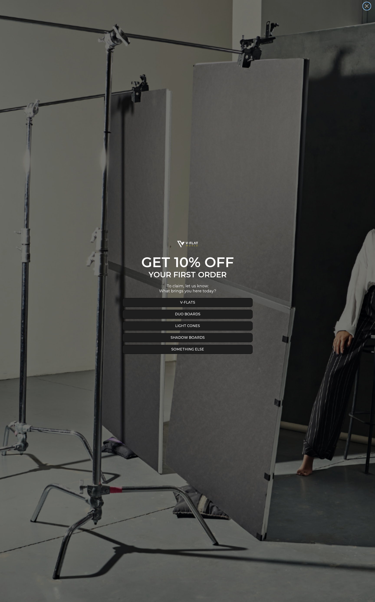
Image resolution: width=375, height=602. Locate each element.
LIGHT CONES (187, 326)
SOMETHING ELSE (187, 349)
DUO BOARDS (187, 314)
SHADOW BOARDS (188, 338)
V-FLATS (187, 302)
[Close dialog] (367, 6)
